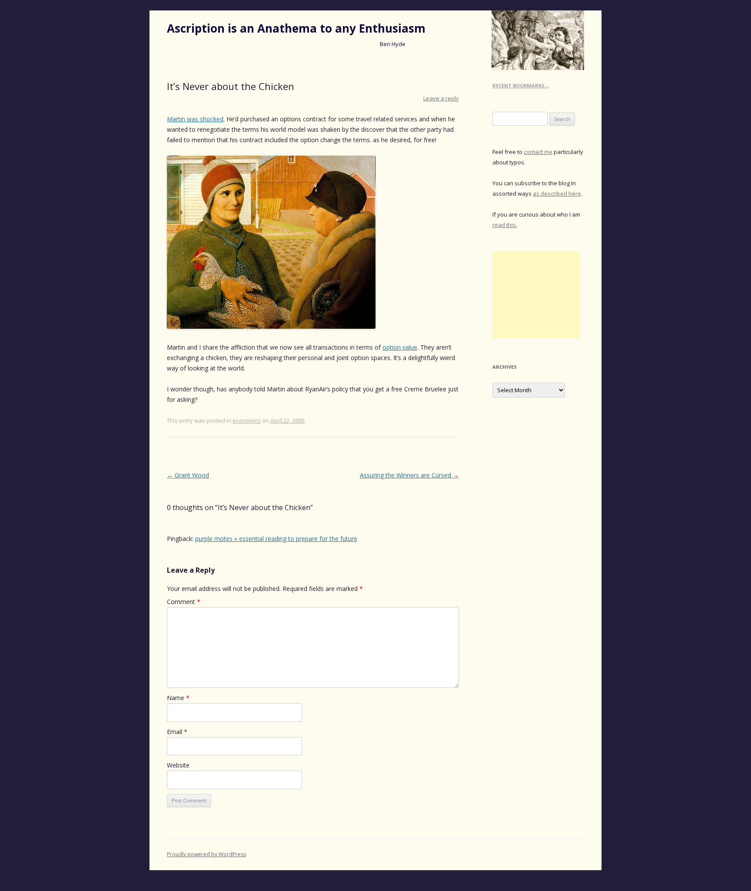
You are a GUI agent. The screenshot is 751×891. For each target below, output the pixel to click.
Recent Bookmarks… (520, 85)
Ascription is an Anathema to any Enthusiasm (296, 28)
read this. (504, 225)
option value (399, 347)
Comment (183, 601)
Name (178, 698)
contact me (538, 152)
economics (247, 420)
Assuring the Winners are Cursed (409, 475)
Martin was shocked (195, 119)
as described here (557, 193)
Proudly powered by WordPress (206, 854)
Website (178, 765)
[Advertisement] (535, 294)
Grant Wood (188, 475)
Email (177, 731)
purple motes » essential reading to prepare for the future (276, 538)
